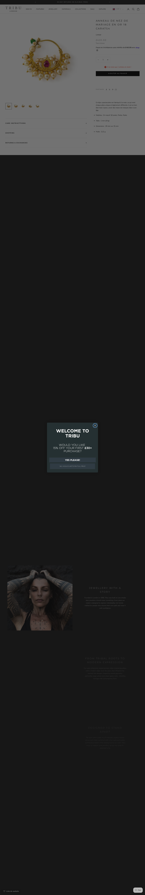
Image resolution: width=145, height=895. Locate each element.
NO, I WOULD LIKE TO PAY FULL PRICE (72, 466)
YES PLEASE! (72, 460)
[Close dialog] (95, 425)
